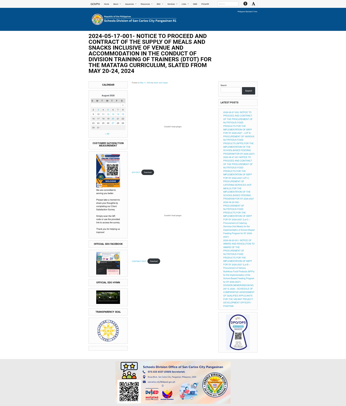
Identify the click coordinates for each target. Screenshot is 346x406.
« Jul (107, 133)
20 (113, 118)
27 (113, 123)
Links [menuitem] (184, 4)
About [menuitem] (115, 4)
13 (113, 114)
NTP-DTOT (136, 172)
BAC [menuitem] (159, 4)
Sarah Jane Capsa (161, 82)
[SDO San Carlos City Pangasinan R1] (151, 18)
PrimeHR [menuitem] (205, 4)
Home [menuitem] (106, 4)
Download (148, 172)
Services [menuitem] (171, 4)
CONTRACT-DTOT (139, 261)
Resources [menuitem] (145, 4)
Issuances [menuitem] (129, 4)
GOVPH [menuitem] (95, 4)
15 (123, 114)
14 (118, 114)
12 (108, 114)
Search (224, 85)
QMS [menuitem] (195, 4)
